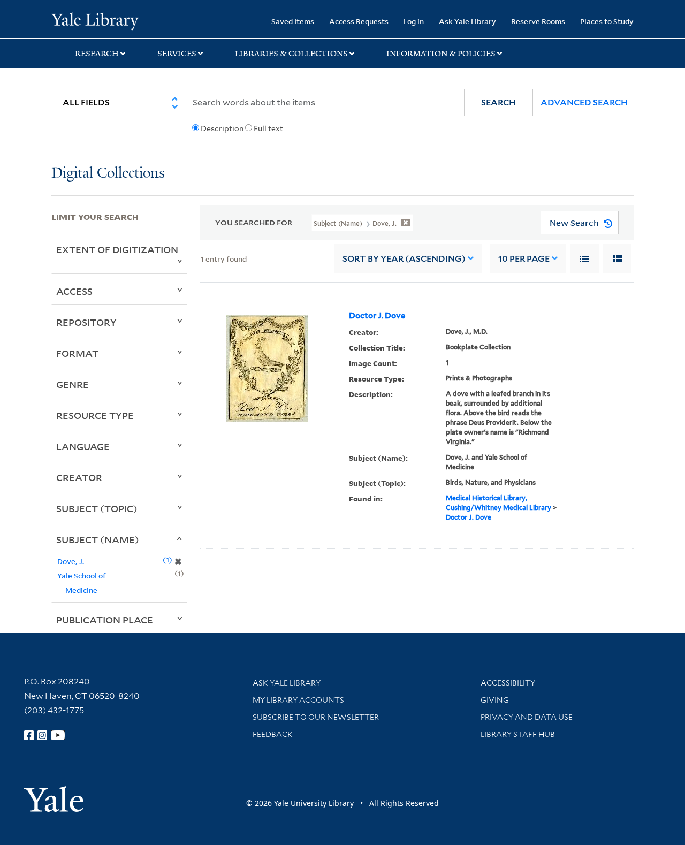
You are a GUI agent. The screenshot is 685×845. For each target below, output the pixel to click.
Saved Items (292, 21)
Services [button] (176, 53)
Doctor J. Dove (377, 316)
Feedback (273, 734)
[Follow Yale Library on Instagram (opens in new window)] (42, 735)
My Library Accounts (298, 700)
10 (524, 259)
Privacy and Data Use (527, 717)
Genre (72, 384)
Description (222, 128)
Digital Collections (108, 173)
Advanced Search (584, 102)
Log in (414, 21)
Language (83, 446)
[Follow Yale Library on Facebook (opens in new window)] (29, 735)
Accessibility (508, 683)
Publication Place (104, 619)
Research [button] (97, 53)
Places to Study (607, 21)
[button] (498, 102)
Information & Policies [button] (441, 53)
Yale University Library (95, 20)
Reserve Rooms (538, 21)
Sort (404, 259)
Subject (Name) (97, 539)
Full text (268, 128)
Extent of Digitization (117, 249)
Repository (86, 322)
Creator (79, 477)
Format (77, 353)
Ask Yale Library (467, 21)
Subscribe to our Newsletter (316, 717)
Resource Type (95, 415)
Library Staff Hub (518, 734)
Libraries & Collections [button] (291, 53)
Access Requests (359, 21)
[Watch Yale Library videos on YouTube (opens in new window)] (58, 735)
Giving (495, 700)
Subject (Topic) (97, 508)
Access (74, 291)
